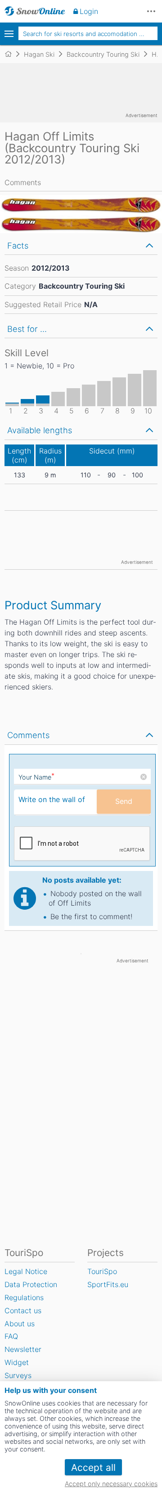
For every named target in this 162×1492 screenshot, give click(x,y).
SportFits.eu (107, 1284)
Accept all (93, 1467)
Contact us (22, 1310)
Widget (16, 1362)
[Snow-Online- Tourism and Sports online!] (11, 54)
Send (123, 801)
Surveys (18, 1375)
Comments (22, 182)
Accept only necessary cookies (111, 1483)
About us (19, 1323)
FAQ (11, 1336)
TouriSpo (102, 1271)
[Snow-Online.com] (34, 11)
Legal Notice (25, 1271)
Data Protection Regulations (30, 1291)
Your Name (36, 777)
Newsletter (22, 1349)
